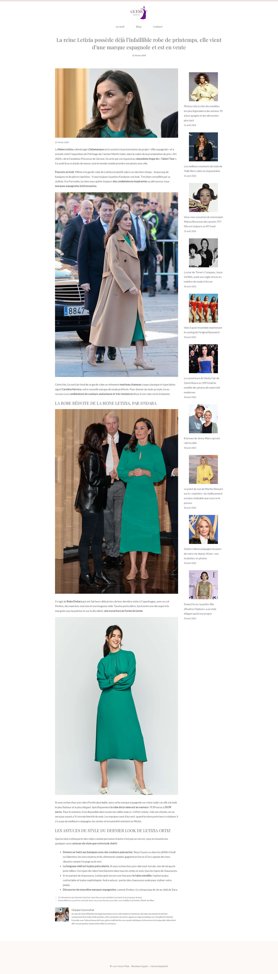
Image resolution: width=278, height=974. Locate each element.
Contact (157, 26)
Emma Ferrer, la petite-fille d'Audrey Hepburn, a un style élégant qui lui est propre (200, 609)
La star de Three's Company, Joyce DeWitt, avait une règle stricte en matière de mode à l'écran (203, 277)
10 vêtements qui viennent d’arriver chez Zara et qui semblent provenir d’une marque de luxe (100, 897)
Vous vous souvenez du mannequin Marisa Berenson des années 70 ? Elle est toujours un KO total (203, 221)
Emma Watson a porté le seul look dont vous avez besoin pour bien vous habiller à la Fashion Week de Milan (106, 900)
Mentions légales (139, 966)
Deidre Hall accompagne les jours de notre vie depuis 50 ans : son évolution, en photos (202, 553)
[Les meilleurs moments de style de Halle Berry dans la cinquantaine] (203, 159)
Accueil (120, 26)
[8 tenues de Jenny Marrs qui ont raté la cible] (203, 431)
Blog (138, 26)
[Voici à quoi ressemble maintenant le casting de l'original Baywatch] (203, 320)
